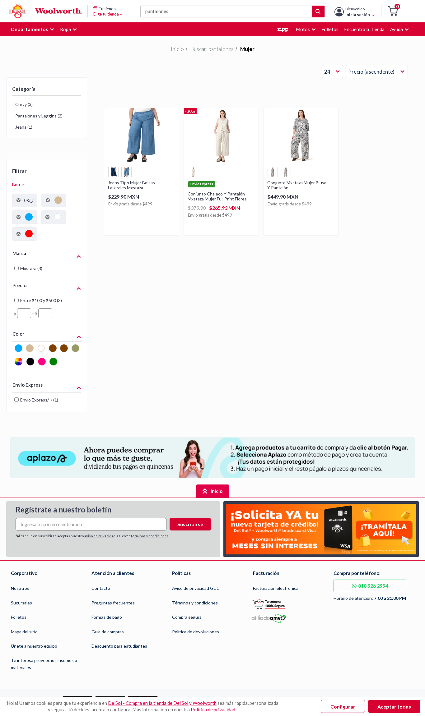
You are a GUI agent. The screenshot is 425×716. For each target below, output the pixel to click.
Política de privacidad (213, 709)
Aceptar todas (394, 706)
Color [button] (18, 334)
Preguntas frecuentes (113, 602)
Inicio (177, 49)
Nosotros (20, 588)
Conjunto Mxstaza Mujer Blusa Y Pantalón (296, 185)
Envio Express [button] (27, 385)
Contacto (100, 588)
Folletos (18, 617)
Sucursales (21, 602)
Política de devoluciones (195, 631)
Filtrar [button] (19, 171)
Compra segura (187, 617)
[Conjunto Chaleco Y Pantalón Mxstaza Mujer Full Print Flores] (221, 161)
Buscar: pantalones (212, 49)
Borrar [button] (18, 184)
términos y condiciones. (150, 536)
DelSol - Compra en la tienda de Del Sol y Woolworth (162, 703)
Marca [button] (19, 253)
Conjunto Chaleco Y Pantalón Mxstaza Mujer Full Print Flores (217, 196)
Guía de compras (107, 631)
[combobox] (332, 71)
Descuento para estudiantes (119, 646)
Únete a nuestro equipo (34, 646)
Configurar (342, 706)
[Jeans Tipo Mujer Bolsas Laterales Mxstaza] (141, 161)
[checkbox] (18, 351)
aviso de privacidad (99, 536)
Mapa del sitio (24, 631)
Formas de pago (106, 617)
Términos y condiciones (195, 602)
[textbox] (24, 313)
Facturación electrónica (275, 588)
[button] (393, 11)
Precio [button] (19, 285)
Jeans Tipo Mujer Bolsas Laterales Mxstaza (131, 185)
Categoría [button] (23, 89)
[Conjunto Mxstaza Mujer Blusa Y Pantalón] (301, 161)
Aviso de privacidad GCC (196, 588)
